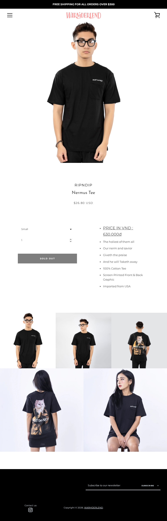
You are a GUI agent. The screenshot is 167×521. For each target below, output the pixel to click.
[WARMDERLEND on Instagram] (30, 509)
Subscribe (148, 486)
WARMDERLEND (93, 507)
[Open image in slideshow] (83, 92)
